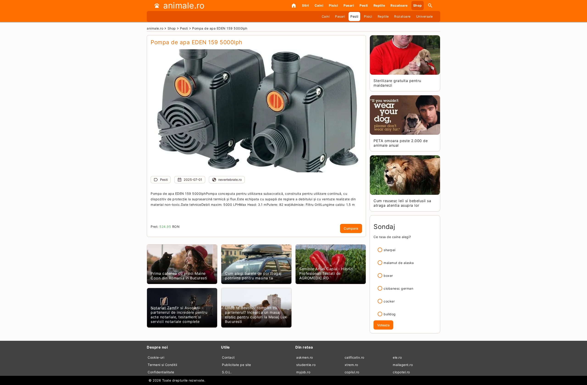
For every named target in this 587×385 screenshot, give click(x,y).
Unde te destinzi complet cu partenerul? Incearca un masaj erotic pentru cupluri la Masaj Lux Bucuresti (256, 314)
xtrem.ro (351, 365)
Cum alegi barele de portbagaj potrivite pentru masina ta (253, 275)
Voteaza (383, 325)
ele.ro (397, 357)
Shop (417, 5)
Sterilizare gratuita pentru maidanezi (397, 83)
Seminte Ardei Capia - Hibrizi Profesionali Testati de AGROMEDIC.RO (326, 273)
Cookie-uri (156, 357)
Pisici (333, 5)
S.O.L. (227, 372)
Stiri (305, 5)
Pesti (364, 5)
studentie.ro (306, 365)
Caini (319, 5)
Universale (424, 16)
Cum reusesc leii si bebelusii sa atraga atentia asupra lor (402, 203)
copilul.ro (352, 372)
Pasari (348, 5)
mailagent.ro (403, 365)
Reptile (379, 5)
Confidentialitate (161, 372)
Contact (228, 357)
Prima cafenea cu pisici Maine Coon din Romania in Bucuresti (179, 275)
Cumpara (351, 228)
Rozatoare (399, 5)
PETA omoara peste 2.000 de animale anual (401, 143)
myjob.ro (303, 372)
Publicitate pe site (236, 365)
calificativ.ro (354, 357)
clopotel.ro (401, 372)
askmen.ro (304, 357)
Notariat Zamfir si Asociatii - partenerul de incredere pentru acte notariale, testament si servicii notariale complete (179, 314)
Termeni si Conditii (162, 365)
